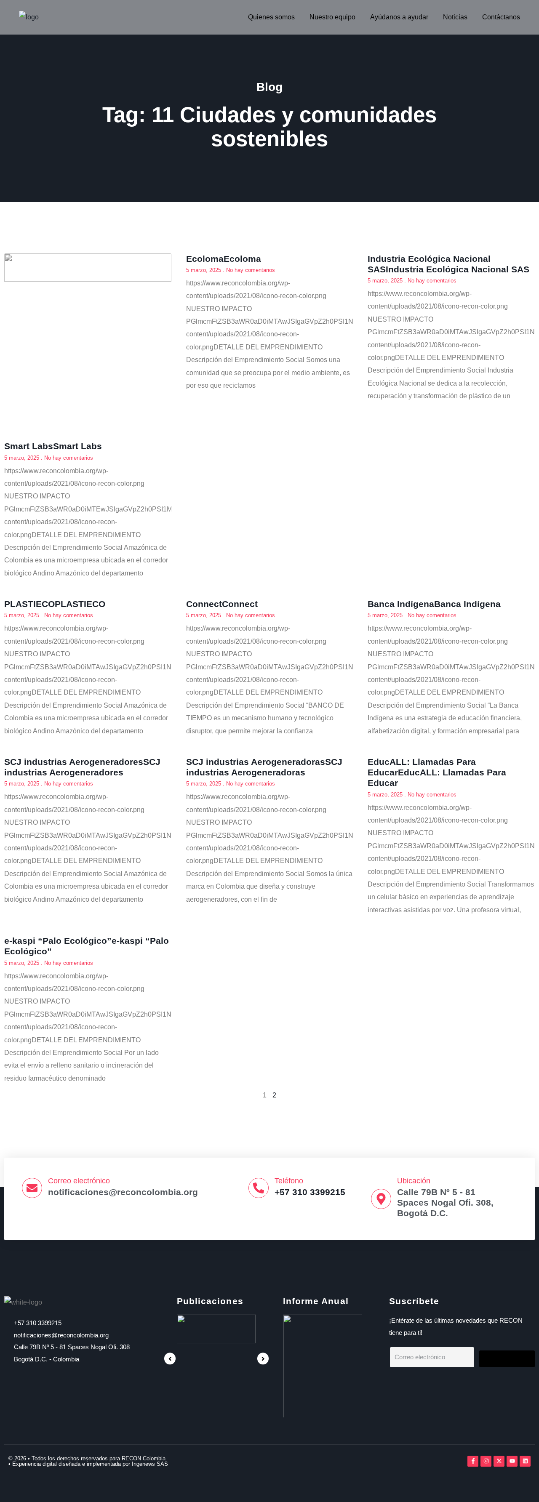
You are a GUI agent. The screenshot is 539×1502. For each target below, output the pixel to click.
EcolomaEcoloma (223, 259)
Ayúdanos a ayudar (399, 17)
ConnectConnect (222, 604)
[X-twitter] (499, 1461)
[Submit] (507, 1358)
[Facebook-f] (472, 1461)
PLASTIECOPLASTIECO (54, 604)
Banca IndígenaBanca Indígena (434, 604)
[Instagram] (485, 1461)
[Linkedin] (525, 1461)
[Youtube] (512, 1461)
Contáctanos (501, 17)
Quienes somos (271, 17)
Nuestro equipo (332, 17)
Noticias (455, 17)
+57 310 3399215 (310, 1192)
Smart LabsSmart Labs (53, 446)
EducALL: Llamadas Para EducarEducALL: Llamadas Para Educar (437, 772)
